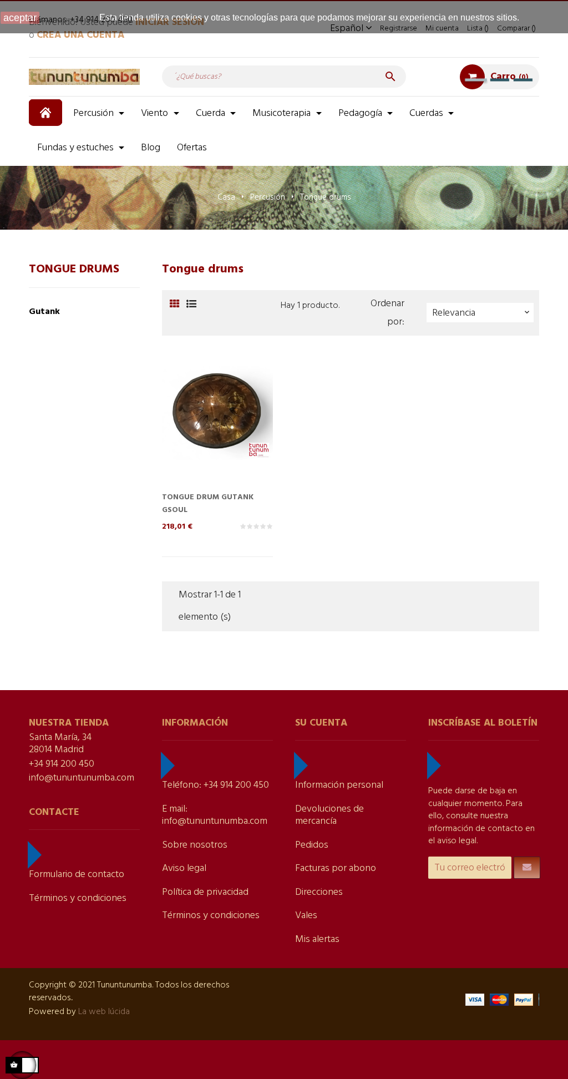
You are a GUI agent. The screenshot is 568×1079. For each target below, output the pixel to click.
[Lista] (191, 305)
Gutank (44, 312)
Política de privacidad (205, 892)
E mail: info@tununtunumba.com (214, 815)
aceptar (20, 17)
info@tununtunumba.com (81, 778)
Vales (306, 916)
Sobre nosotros (194, 845)
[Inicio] (47, 113)
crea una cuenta (80, 35)
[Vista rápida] (195, 432)
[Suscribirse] (527, 868)
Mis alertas (317, 939)
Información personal (339, 785)
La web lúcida (104, 1012)
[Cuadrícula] (174, 305)
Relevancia (481, 313)
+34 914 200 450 (61, 764)
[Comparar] (217, 432)
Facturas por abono (335, 868)
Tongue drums (74, 269)
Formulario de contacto (76, 875)
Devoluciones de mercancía (329, 815)
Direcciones (319, 892)
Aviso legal (184, 868)
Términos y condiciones (77, 898)
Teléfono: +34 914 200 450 (215, 785)
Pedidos (311, 845)
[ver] (240, 432)
